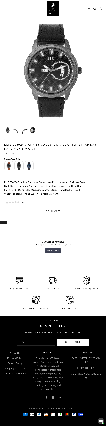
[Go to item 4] (32, 130)
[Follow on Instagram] (53, 397)
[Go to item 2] (16, 130)
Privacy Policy (15, 363)
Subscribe (73, 342)
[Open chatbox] (101, 421)
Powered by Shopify (66, 408)
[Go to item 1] (7, 130)
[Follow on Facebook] (46, 397)
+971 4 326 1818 (87, 368)
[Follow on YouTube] (59, 397)
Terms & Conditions (15, 373)
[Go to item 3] (24, 130)
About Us (15, 353)
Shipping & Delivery (14, 368)
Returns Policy (15, 358)
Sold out (53, 211)
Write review (53, 250)
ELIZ (6, 140)
